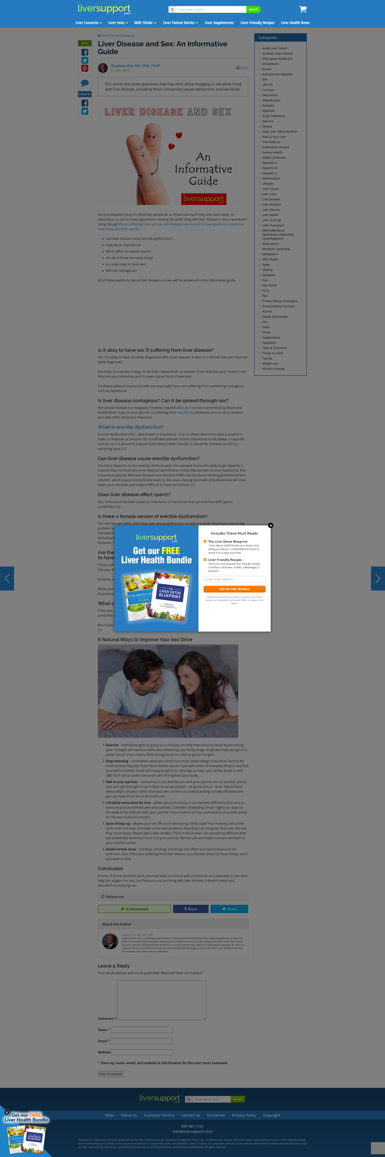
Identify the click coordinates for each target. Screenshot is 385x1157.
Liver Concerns (87, 22)
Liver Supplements (219, 22)
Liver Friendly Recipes (257, 22)
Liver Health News (295, 22)
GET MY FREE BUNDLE (235, 589)
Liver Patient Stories (179, 22)
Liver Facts (116, 22)
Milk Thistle (144, 22)
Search (253, 9)
